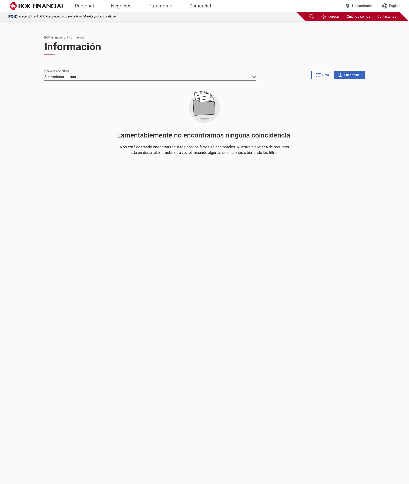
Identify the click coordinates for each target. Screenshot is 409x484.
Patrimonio (160, 6)
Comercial (200, 6)
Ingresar (333, 16)
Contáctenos (386, 16)
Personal (84, 6)
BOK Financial (53, 37)
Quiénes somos (358, 16)
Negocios (121, 6)
